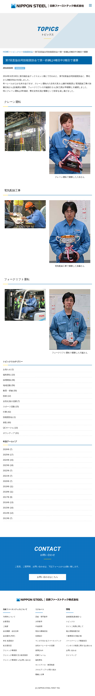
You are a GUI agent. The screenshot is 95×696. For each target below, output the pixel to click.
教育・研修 (8, 391)
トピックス (70, 621)
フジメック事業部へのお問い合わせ (17, 660)
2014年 (6, 513)
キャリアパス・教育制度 (44, 665)
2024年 (6, 460)
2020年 (6, 481)
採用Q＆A (39, 650)
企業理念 (6, 621)
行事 (5, 412)
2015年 (6, 508)
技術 (5, 396)
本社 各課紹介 (8, 641)
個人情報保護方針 (73, 631)
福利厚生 (7, 375)
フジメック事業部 (10, 650)
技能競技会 (8, 417)
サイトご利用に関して (74, 626)
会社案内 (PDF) (9, 636)
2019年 (6, 486)
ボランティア (9, 433)
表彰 (5, 422)
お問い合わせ (71, 650)
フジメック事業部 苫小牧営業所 (15, 655)
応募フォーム (40, 655)
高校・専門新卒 (41, 617)
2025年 (6, 455)
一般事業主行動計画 (74, 636)
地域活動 (7, 385)
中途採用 (38, 626)
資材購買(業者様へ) (73, 617)
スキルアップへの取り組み (45, 670)
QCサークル (8, 428)
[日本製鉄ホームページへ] (30, 599)
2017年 (6, 497)
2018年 (6, 492)
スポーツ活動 (9, 407)
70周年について (9, 617)
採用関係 (7, 380)
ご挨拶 (5, 626)
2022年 (6, 471)
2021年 (6, 476)
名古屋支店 (7, 646)
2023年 (6, 465)
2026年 (6, 449)
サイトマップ (71, 655)
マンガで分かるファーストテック (48, 641)
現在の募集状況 (41, 631)
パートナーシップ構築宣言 (76, 641)
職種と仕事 (39, 674)
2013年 (6, 518)
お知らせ (7, 369)
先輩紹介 (38, 636)
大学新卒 (38, 621)
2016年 (6, 502)
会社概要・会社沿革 (11, 631)
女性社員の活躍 (10, 401)
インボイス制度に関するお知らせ (79, 646)
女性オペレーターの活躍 (44, 646)
